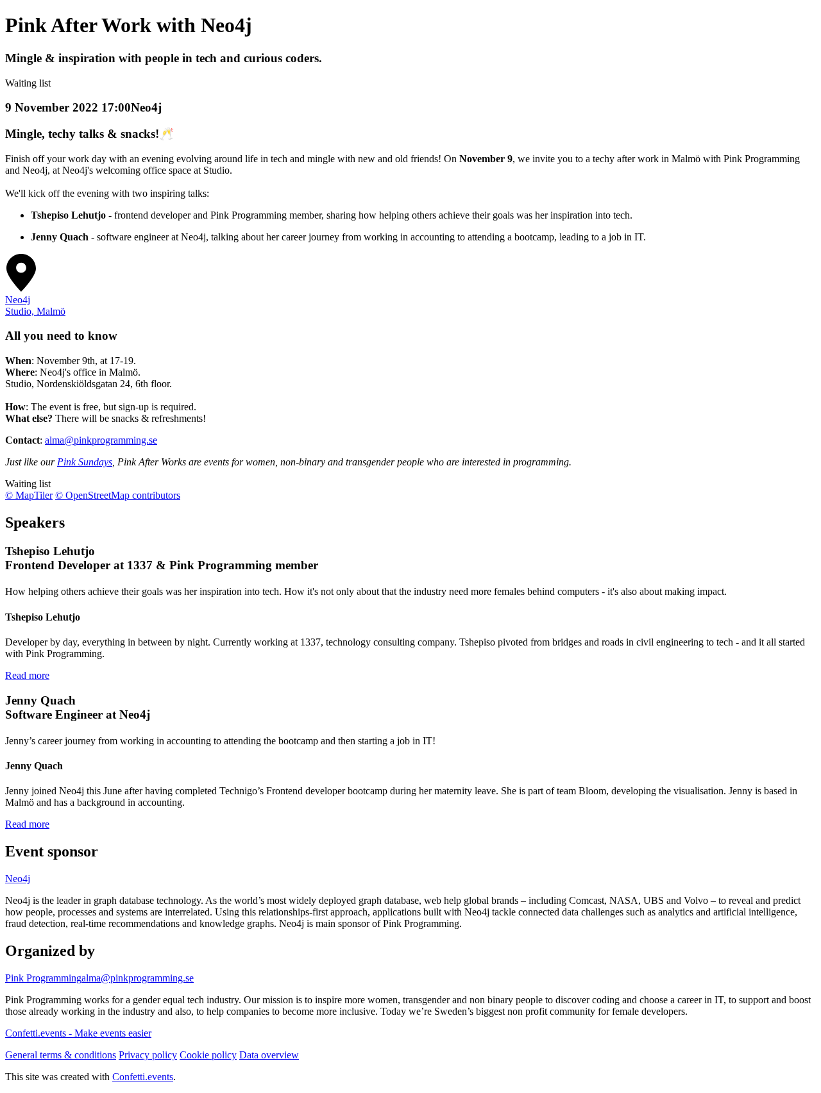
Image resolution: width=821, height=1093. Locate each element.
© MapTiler (29, 495)
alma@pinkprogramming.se (101, 440)
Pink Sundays (84, 461)
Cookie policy (208, 1054)
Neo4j (17, 878)
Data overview (269, 1054)
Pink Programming (43, 977)
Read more (27, 675)
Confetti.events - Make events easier (78, 1033)
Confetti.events (142, 1076)
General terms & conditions (60, 1054)
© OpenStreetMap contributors (117, 495)
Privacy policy (148, 1054)
